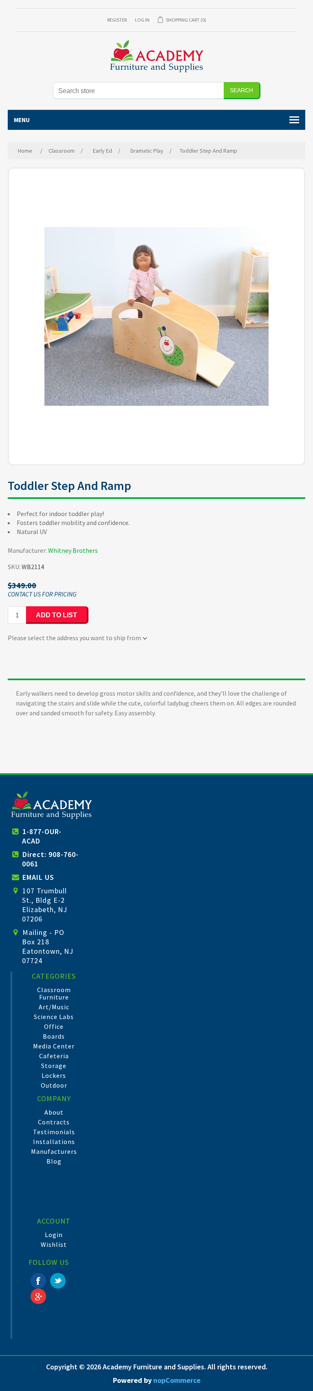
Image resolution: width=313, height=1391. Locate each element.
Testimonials (54, 1131)
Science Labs (54, 1016)
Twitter (58, 1281)
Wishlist (54, 1244)
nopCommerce (177, 1380)
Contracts (54, 1122)
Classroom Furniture (54, 993)
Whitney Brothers (73, 550)
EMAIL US (38, 877)
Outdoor (54, 1085)
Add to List (56, 615)
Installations (54, 1141)
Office (54, 1026)
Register (117, 20)
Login (54, 1234)
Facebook (38, 1281)
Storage (53, 1065)
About (54, 1112)
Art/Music (54, 1006)
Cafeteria (54, 1055)
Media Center (54, 1046)
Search (241, 90)
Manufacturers (54, 1151)
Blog (54, 1161)
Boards (54, 1036)
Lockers (54, 1075)
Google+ (38, 1296)
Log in (142, 20)
